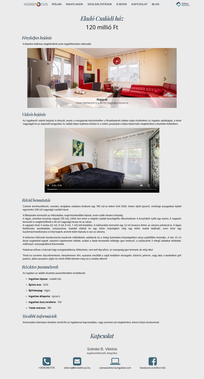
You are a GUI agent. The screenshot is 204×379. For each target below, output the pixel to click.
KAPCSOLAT (139, 4)
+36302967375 (47, 367)
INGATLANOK (74, 4)
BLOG (155, 4)
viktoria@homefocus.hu (77, 367)
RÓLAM (56, 4)
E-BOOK (121, 4)
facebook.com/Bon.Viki (152, 367)
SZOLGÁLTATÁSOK (100, 4)
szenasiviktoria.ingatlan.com (115, 367)
